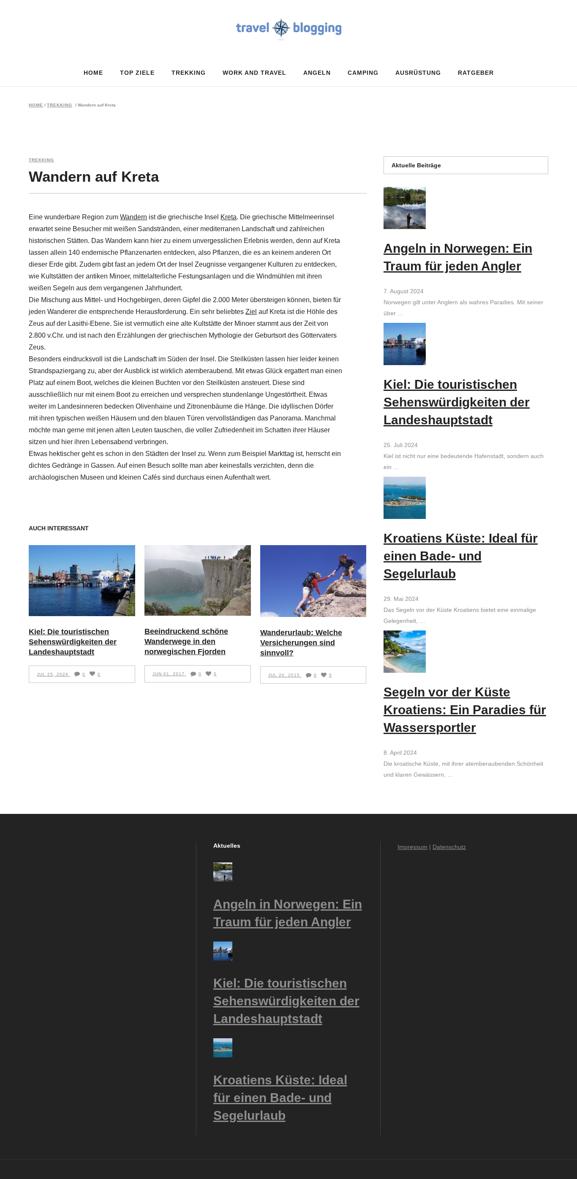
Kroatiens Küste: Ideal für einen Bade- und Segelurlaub (461, 556)
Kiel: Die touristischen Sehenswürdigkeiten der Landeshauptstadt (73, 642)
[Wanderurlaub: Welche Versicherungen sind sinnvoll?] (313, 581)
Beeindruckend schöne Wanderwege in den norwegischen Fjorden (186, 641)
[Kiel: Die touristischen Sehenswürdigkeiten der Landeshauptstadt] (82, 580)
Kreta (228, 217)
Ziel (251, 311)
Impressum (412, 846)
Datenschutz (449, 846)
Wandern (133, 217)
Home (36, 105)
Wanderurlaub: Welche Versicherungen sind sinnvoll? (301, 642)
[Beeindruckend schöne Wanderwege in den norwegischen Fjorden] (197, 580)
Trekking (59, 105)
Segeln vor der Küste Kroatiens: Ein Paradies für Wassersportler (465, 709)
